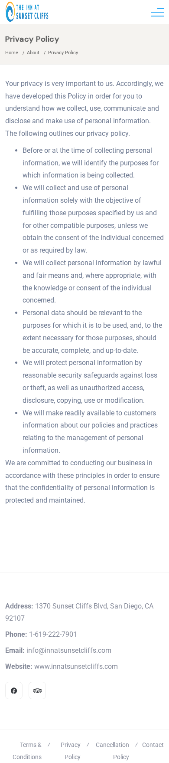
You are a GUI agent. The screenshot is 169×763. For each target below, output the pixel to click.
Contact (153, 744)
